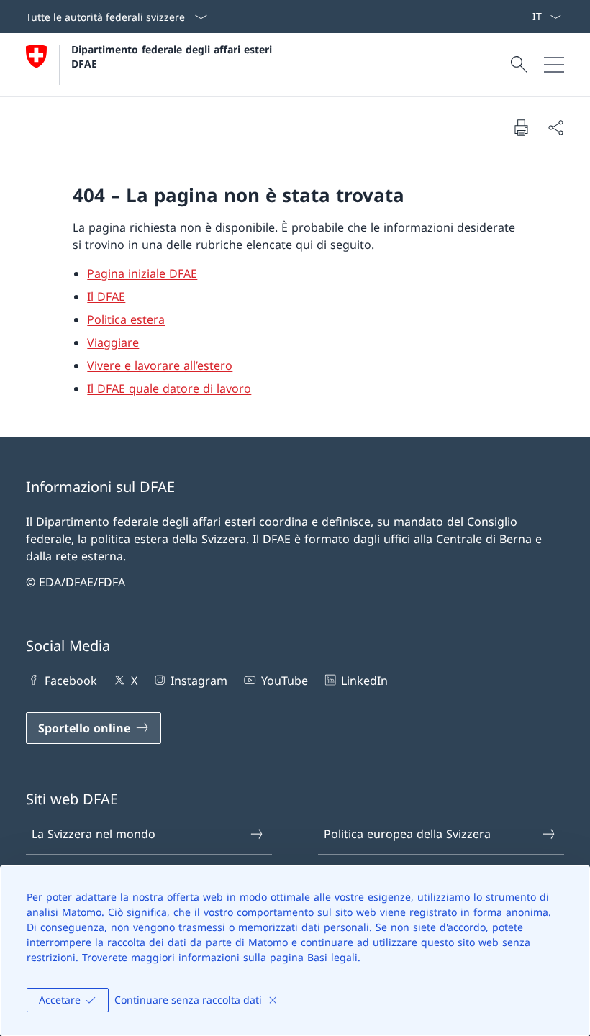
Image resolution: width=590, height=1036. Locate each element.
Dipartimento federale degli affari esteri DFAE (173, 56)
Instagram (199, 681)
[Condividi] (555, 127)
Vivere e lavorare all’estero (159, 365)
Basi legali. (333, 957)
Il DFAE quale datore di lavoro (169, 388)
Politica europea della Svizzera (407, 834)
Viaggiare (113, 342)
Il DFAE (106, 296)
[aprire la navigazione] (554, 65)
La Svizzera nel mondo (93, 834)
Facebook (71, 681)
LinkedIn (364, 681)
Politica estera (126, 319)
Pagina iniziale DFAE (142, 273)
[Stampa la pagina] (521, 127)
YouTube (284, 681)
